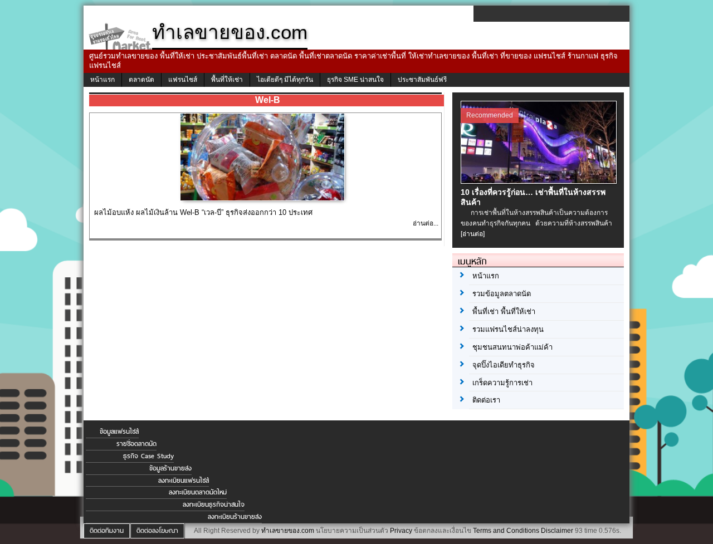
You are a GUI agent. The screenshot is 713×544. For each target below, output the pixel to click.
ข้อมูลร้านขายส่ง (170, 468)
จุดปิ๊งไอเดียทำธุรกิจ (503, 365)
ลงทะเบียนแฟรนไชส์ (183, 480)
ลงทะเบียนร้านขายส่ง (235, 516)
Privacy (401, 531)
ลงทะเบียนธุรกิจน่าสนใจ (214, 504)
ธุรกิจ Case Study (148, 456)
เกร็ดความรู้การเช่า (502, 383)
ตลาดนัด (141, 80)
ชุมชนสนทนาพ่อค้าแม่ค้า (512, 347)
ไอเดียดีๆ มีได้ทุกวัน (285, 80)
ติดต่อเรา (486, 400)
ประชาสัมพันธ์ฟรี (422, 80)
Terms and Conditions (506, 531)
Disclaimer (557, 531)
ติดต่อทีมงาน (107, 530)
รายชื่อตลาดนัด (136, 443)
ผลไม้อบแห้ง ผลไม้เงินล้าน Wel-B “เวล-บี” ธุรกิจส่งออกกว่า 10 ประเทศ (203, 212)
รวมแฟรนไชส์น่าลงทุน (508, 329)
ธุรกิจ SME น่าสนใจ (355, 80)
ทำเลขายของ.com (287, 531)
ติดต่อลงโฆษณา (157, 530)
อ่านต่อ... (425, 223)
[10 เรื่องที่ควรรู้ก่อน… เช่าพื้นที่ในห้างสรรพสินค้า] (540, 181)
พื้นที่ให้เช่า (227, 80)
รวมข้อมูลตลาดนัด (501, 294)
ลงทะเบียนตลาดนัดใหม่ (198, 492)
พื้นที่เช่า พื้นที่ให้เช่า (503, 311)
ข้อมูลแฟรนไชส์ (119, 431)
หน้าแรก (102, 80)
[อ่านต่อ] (473, 234)
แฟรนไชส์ (182, 80)
